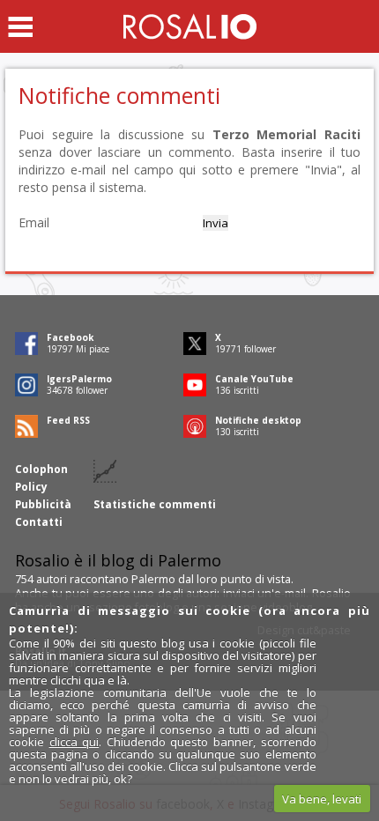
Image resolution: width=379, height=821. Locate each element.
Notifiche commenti (119, 95)
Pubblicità (43, 504)
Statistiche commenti (154, 504)
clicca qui (74, 742)
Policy (31, 486)
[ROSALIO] (189, 26)
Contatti (39, 522)
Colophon (41, 469)
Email (34, 222)
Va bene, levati (321, 799)
